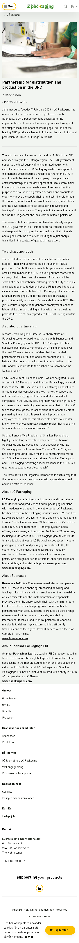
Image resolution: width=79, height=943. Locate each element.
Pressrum (8, 718)
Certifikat (7, 792)
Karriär (7, 808)
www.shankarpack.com (17, 681)
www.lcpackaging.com (16, 568)
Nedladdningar (11, 784)
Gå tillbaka (13, 15)
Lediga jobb (9, 816)
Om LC (6, 705)
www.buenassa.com (15, 638)
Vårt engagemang (12, 767)
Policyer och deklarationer (18, 798)
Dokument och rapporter (17, 773)
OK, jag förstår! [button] (59, 930)
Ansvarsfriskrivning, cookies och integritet (39, 909)
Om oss (7, 690)
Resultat (7, 711)
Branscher (8, 736)
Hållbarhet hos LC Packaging (19, 761)
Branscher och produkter (18, 728)
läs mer (28, 937)
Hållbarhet (9, 753)
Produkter (8, 742)
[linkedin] (39, 888)
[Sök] (66, 6)
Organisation (9, 698)
